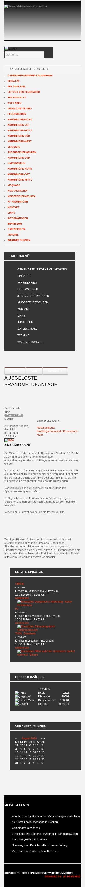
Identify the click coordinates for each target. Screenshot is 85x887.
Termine (23, 335)
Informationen (18, 218)
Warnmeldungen (29, 342)
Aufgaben (14, 103)
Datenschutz (27, 328)
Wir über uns (27, 282)
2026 (34, 738)
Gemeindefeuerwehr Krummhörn (42, 269)
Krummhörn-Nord (20, 119)
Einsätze (23, 276)
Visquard (14, 147)
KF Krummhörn (18, 201)
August (26, 738)
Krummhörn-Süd (19, 136)
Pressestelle (17, 97)
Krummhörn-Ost (19, 125)
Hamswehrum (17, 163)
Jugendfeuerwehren (33, 295)
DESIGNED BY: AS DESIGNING (61, 876)
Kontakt (23, 309)
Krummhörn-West (20, 141)
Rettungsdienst (46, 427)
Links (21, 315)
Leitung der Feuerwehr (24, 92)
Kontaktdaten (17, 190)
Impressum (25, 322)
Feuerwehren (27, 289)
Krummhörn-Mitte (20, 130)
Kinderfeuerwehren (32, 302)
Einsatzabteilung (20, 108)
